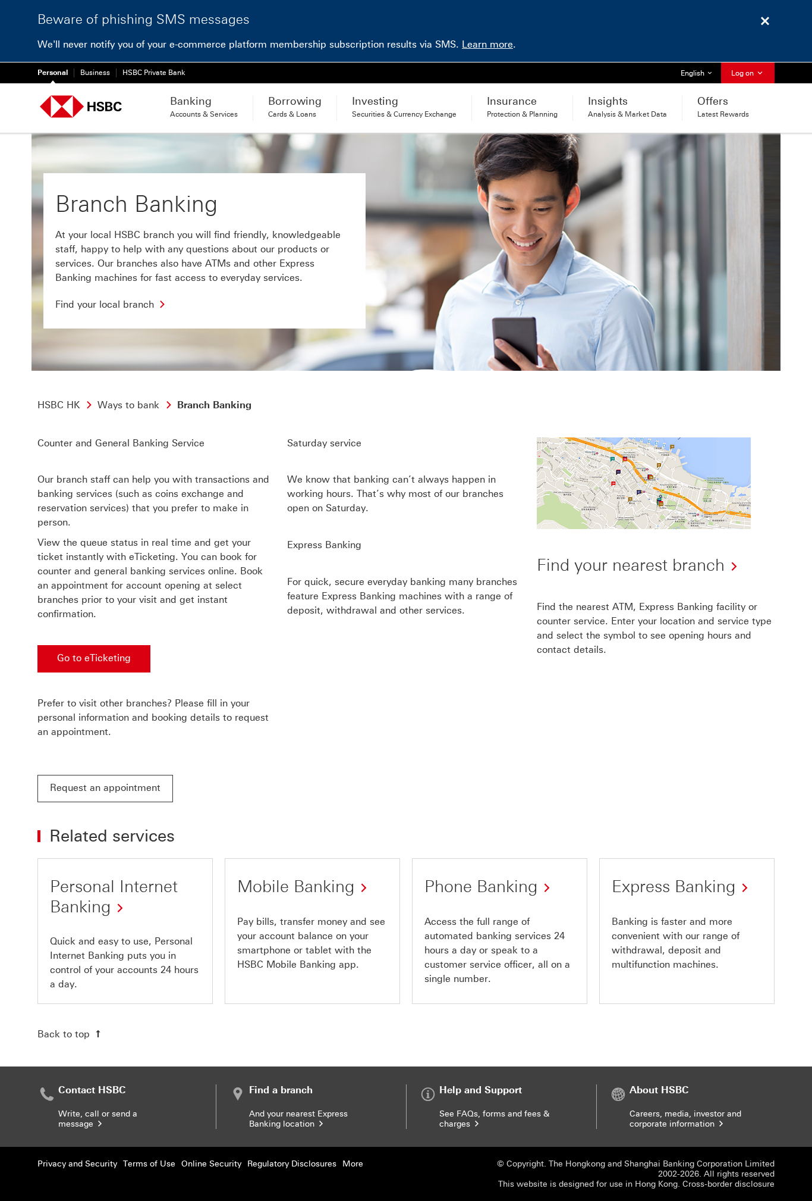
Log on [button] (743, 73)
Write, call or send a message (97, 1119)
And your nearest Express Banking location (298, 1119)
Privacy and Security (77, 1164)
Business (95, 72)
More (352, 1164)
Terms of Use (149, 1164)
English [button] (700, 72)
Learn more (487, 44)
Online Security (211, 1164)
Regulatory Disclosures (291, 1164)
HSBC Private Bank (153, 72)
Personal (52, 72)
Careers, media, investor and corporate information (685, 1119)
